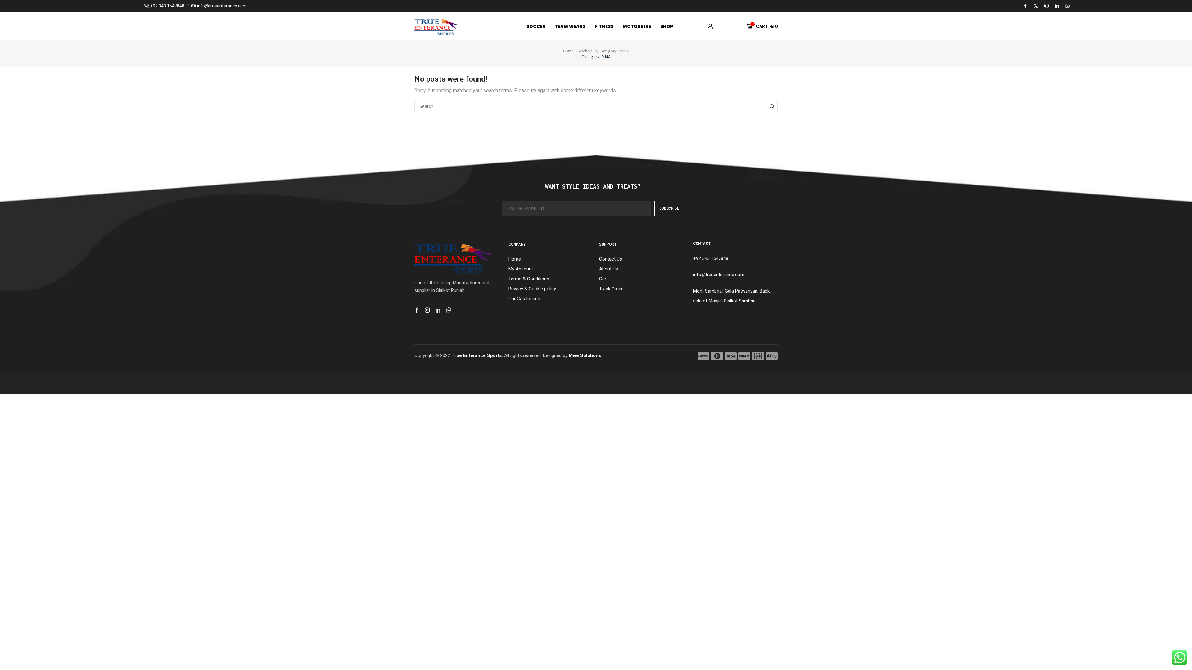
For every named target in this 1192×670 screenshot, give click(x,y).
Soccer (535, 26)
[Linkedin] (1057, 6)
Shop (666, 26)
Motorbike (637, 26)
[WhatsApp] (1067, 6)
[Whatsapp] (448, 310)
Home (568, 51)
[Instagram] (1046, 6)
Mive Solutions (585, 355)
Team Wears (570, 26)
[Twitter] (1036, 6)
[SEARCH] (772, 106)
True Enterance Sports (476, 355)
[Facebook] (1025, 6)
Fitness (604, 26)
